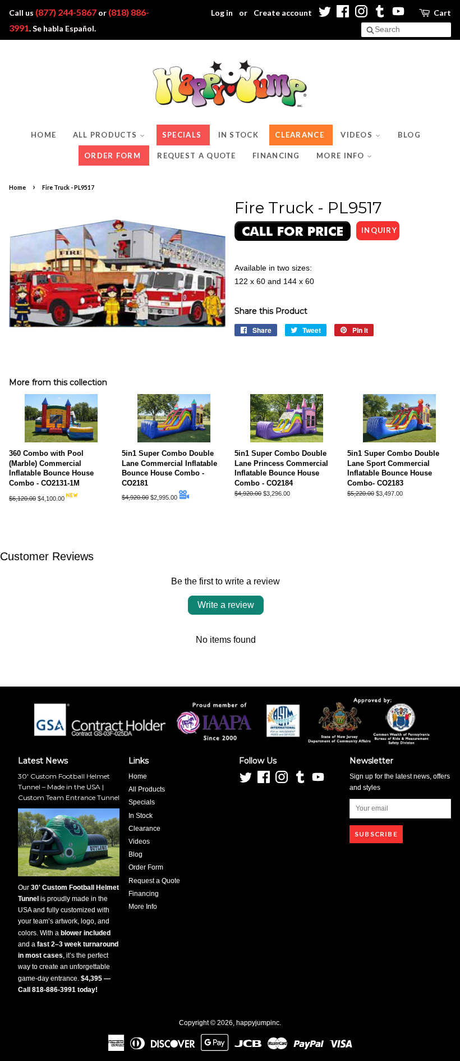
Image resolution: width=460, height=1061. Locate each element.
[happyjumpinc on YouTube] (398, 14)
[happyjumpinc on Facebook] (343, 14)
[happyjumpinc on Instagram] (361, 14)
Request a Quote (196, 155)
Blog (409, 134)
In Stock (238, 134)
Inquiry (379, 230)
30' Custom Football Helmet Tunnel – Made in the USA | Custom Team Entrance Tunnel (68, 787)
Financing (276, 155)
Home (43, 134)
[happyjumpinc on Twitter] (324, 14)
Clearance (299, 134)
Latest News (43, 761)
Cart (442, 12)
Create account (283, 12)
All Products (106, 134)
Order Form (112, 155)
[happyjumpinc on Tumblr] (380, 14)
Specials (181, 134)
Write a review (225, 605)
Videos (358, 134)
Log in (222, 12)
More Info (341, 155)
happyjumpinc (257, 1023)
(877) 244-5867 (65, 12)
